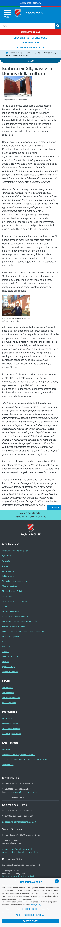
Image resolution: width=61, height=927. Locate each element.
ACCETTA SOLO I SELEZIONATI (30, 915)
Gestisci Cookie (30, 909)
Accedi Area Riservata (30, 3)
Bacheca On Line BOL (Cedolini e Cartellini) (18, 754)
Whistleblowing (8, 764)
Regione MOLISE (31, 534)
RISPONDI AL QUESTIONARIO (30, 516)
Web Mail (6, 749)
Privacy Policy (35, 904)
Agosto (37, 52)
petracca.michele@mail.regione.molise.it (20, 852)
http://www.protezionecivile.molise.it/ (18, 876)
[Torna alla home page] (7, 52)
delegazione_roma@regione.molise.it (19, 821)
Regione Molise (34, 12)
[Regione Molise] (17, 13)
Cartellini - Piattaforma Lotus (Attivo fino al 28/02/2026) (24, 759)
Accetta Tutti (30, 921)
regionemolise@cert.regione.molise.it (23, 791)
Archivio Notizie (15, 52)
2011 (28, 52)
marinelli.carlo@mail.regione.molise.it (19, 849)
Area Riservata (10, 743)
